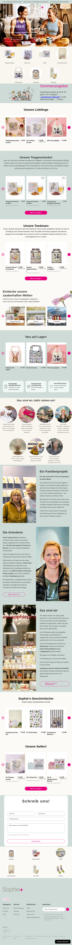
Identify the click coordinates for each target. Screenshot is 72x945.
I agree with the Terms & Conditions (19, 835)
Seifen (36, 321)
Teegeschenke (15, 321)
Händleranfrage (19, 908)
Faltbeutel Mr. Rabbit (10, 368)
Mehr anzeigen (36, 212)
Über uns (6, 908)
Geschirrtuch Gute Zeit (12, 733)
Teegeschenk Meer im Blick (32, 202)
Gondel (57, 321)
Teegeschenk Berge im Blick (12, 202)
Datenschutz (31, 911)
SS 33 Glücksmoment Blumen (52, 779)
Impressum (30, 914)
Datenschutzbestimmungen (51, 918)
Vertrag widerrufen (63, 941)
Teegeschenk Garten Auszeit (12, 141)
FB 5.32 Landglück (53, 140)
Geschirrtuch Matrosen (50, 97)
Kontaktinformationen (31, 938)
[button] (5, 7)
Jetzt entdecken (16, 34)
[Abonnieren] (67, 909)
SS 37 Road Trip (31, 777)
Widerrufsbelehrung (33, 917)
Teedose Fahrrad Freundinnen (11, 268)
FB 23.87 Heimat (31, 368)
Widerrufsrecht (29, 936)
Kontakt (5, 911)
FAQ (4, 914)
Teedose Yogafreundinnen (31, 269)
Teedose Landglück (50, 268)
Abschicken (36, 841)
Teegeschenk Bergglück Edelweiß (53, 202)
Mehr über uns (13, 594)
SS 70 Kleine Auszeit (30, 141)
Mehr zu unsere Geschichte (51, 683)
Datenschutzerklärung (41, 936)
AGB (28, 908)
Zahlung (16, 911)
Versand (16, 914)
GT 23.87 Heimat (31, 732)
